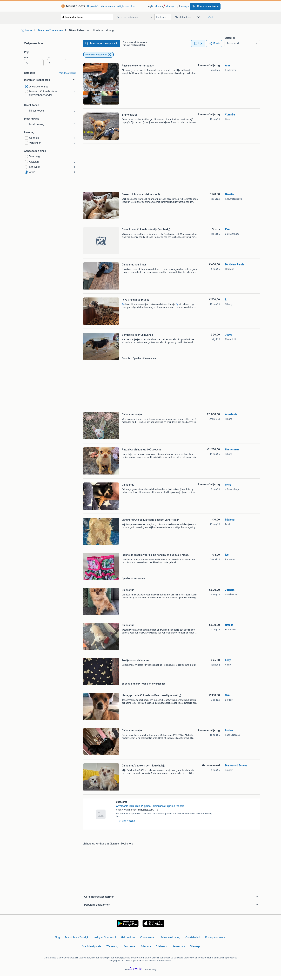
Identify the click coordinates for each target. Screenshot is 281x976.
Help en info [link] (93, 6)
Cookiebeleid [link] (192, 937)
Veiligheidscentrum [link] (126, 6)
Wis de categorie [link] (67, 73)
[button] (168, 6)
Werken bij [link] (112, 946)
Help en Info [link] (128, 937)
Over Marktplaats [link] (91, 946)
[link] (73, 6)
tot (48, 57)
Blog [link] (57, 937)
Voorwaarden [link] (108, 6)
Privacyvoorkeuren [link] (215, 937)
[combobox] (87, 17)
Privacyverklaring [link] (170, 937)
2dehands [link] (161, 946)
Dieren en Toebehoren (96, 54)
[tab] (198, 43)
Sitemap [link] (195, 946)
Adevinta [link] (146, 946)
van (26, 57)
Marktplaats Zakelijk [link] (76, 937)
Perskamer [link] (129, 946)
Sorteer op (230, 38)
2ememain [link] (179, 946)
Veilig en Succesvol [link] (105, 937)
